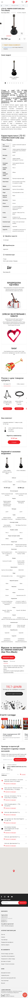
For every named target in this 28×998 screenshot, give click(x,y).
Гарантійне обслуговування (7, 956)
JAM (1, 5)
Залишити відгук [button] (8, 657)
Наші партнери (4, 980)
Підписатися (23, 902)
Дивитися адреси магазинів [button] (14, 693)
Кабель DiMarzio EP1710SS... (19, 402)
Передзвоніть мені (20, 759)
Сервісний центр (5, 975)
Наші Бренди (4, 939)
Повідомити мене (8, 47)
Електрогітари (15, 5)
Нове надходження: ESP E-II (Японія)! (11, 735)
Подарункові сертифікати (7, 942)
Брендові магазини (5, 972)
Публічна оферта (5, 944)
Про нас (3, 934)
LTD (23, 5)
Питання (12, 661)
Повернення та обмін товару (8, 958)
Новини (3, 937)
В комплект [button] (7, 408)
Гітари (6, 5)
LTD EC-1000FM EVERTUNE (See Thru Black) (7, 472)
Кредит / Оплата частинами (7, 964)
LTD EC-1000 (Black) (14, 77)
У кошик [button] (14, 442)
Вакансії (3, 983)
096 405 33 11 (4, 920)
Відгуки (6, 661)
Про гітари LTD (6, 272)
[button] (22, 2)
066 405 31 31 (4, 921)
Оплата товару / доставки (7, 953)
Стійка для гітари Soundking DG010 (7, 402)
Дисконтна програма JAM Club (8, 978)
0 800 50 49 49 (4, 917)
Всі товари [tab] (7, 384)
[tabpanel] (14, 24)
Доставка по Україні (6, 961)
